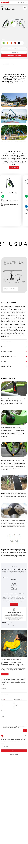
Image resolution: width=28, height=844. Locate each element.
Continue (14, 750)
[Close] (25, 735)
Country (2, 743)
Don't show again (14, 754)
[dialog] (14, 422)
